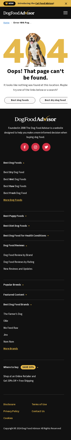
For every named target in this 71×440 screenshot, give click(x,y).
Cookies (8, 418)
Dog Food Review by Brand (18, 255)
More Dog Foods (12, 200)
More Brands (10, 348)
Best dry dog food (55, 100)
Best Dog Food (13, 172)
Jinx (5, 335)
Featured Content (13, 295)
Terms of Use (39, 404)
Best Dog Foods (12, 163)
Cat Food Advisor (44, 3)
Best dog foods (20, 100)
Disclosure (9, 404)
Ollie (5, 321)
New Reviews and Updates (17, 269)
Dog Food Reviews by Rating (18, 262)
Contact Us (38, 411)
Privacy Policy (11, 411)
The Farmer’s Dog (12, 314)
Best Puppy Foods (13, 216)
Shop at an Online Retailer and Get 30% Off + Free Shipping (19, 379)
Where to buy (18, 367)
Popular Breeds (12, 285)
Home (6, 22)
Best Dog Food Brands (16, 304)
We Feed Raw (10, 328)
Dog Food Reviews (13, 245)
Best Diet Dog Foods (15, 226)
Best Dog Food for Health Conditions (24, 235)
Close (66, 3)
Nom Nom (8, 342)
